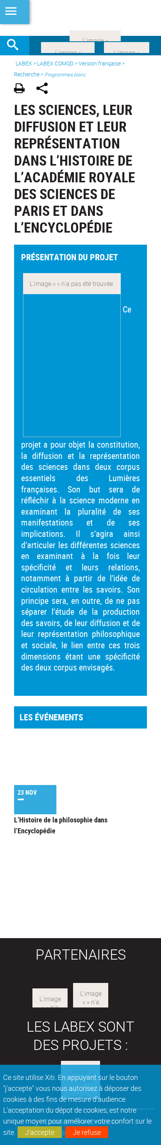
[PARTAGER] (44, 89)
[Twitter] (126, 46)
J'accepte (39, 1132)
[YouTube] (95, 35)
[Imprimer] (22, 89)
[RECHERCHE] (15, 45)
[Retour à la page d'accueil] (80, 18)
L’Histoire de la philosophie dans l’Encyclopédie (60, 825)
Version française (100, 63)
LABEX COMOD (55, 63)
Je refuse (87, 1132)
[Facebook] (68, 46)
